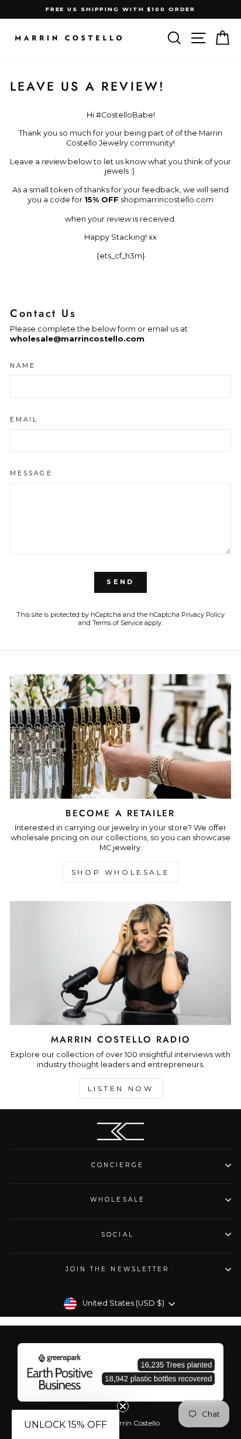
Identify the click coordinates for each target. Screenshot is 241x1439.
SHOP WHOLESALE (120, 872)
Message (31, 473)
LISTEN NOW (121, 1088)
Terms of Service (117, 623)
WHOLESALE (117, 1199)
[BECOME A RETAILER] (120, 736)
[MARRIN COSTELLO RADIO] (120, 963)
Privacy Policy (203, 614)
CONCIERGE (117, 1165)
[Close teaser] (123, 1406)
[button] (65, 1424)
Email (24, 419)
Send (120, 582)
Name (23, 366)
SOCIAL (117, 1234)
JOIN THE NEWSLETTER (118, 1269)
